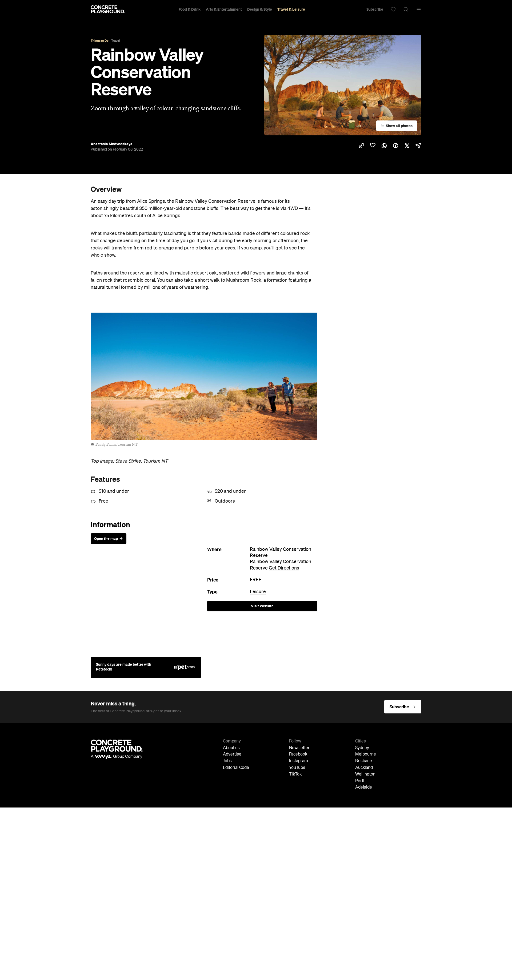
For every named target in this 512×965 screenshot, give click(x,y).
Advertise (232, 754)
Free (103, 501)
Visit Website (262, 606)
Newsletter (299, 748)
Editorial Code (236, 768)
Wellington (365, 774)
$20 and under (230, 491)
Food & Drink (190, 9)
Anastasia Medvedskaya (112, 144)
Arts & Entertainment (224, 9)
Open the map (106, 538)
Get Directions (284, 568)
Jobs (227, 761)
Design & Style (259, 9)
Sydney (362, 748)
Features (105, 479)
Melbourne (365, 754)
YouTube (297, 768)
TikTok (295, 774)
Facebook (298, 754)
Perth (360, 781)
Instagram (298, 761)
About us (231, 748)
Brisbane (363, 761)
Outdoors (225, 501)
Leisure (258, 592)
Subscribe (374, 9)
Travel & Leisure (291, 9)
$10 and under (114, 491)
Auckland (364, 768)
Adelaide (363, 787)
